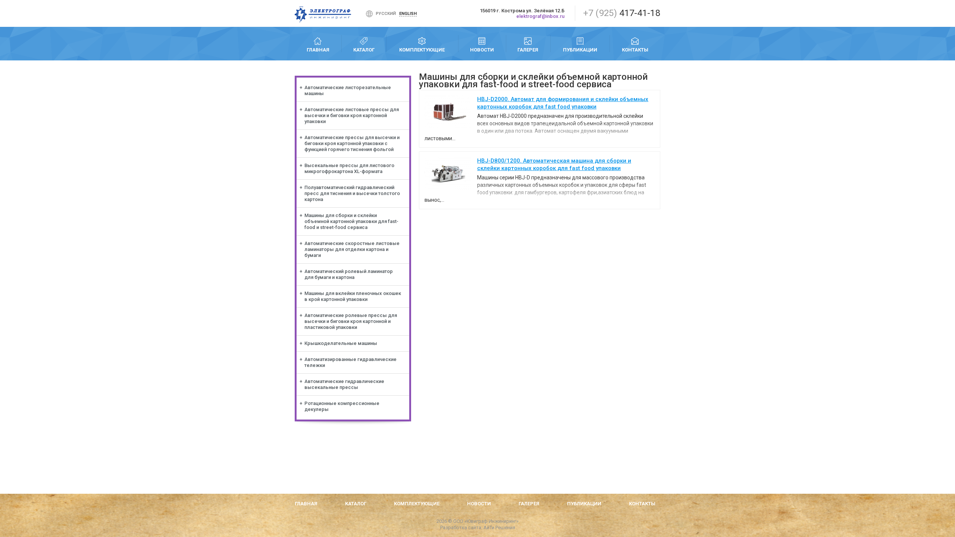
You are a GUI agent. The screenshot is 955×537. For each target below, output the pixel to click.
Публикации (580, 50)
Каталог (364, 50)
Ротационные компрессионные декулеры (341, 406)
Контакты (635, 50)
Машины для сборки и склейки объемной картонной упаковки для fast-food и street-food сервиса (351, 221)
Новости (482, 50)
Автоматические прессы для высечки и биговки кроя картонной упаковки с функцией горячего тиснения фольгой (352, 143)
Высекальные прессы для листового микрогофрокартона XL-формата (349, 168)
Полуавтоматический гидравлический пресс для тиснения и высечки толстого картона (352, 193)
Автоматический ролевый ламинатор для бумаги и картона (348, 274)
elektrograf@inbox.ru (540, 16)
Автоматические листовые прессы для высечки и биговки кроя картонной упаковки (351, 115)
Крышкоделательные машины (340, 343)
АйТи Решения (499, 527)
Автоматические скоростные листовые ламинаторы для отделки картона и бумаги (352, 249)
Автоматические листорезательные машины (347, 90)
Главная (318, 50)
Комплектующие (422, 50)
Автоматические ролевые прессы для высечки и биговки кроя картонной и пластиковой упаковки (350, 321)
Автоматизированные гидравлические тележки (350, 362)
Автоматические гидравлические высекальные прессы (344, 384)
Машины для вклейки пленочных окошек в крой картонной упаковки (352, 296)
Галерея (527, 50)
